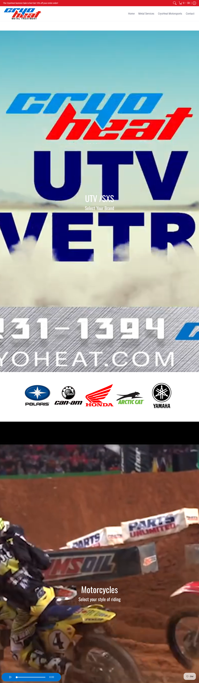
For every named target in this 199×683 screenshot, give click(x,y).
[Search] (174, 3)
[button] (184, 3)
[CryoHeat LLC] (22, 13)
